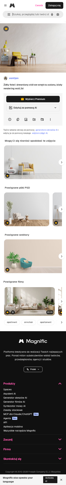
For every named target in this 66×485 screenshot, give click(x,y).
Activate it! (49, 479)
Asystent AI (9, 393)
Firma (7, 449)
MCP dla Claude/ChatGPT (20, 414)
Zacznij (8, 439)
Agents (10, 418)
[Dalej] (62, 162)
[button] (33, 369)
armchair (28, 322)
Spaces (7, 389)
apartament (45, 322)
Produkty (9, 383)
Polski (33, 369)
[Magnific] (33, 342)
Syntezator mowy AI (14, 406)
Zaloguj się (54, 5)
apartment (12, 322)
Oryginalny (23, 29)
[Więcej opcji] (50, 119)
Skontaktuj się (12, 459)
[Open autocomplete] (7, 14)
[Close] (61, 480)
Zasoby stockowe (13, 410)
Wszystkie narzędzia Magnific (19, 430)
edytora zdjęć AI (40, 133)
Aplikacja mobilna (13, 426)
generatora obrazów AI (47, 130)
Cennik (39, 5)
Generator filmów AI (14, 401)
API (5, 422)
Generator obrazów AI (15, 397)
